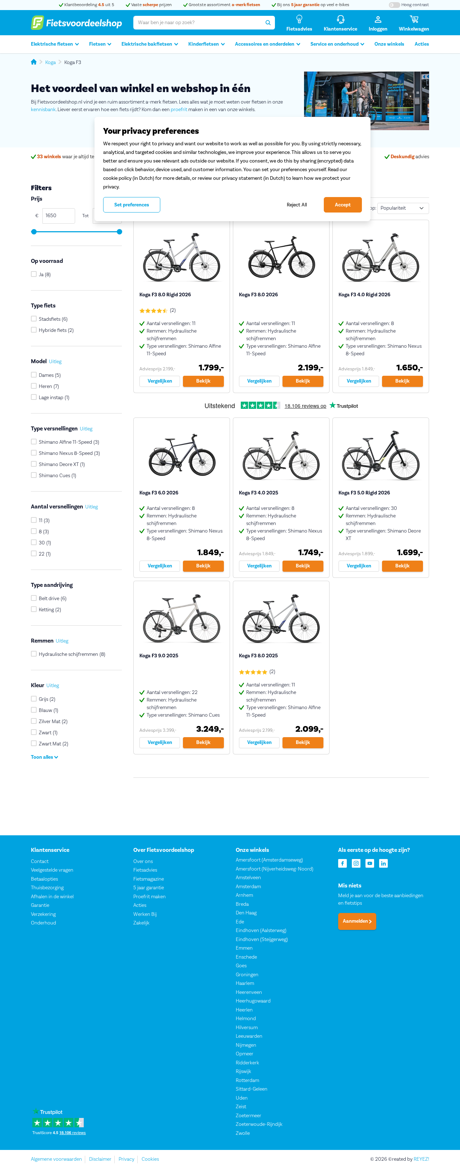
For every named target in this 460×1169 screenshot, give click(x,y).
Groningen (247, 975)
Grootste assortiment (224, 5)
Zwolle (243, 1133)
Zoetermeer (248, 1116)
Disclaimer (100, 1159)
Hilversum (247, 1027)
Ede (240, 922)
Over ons (143, 861)
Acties (422, 44)
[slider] (33, 231)
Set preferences (131, 205)
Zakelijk (141, 923)
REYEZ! (421, 1159)
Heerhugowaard (253, 1001)
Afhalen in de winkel (52, 897)
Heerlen (244, 1010)
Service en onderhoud (334, 44)
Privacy (126, 1159)
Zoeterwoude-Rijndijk (259, 1124)
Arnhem (244, 895)
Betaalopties (44, 879)
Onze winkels (389, 44)
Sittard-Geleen (251, 1089)
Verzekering (43, 914)
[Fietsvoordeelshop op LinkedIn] (383, 862)
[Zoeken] (268, 22)
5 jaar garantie (148, 888)
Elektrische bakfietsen (146, 44)
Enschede (246, 957)
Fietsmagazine (148, 879)
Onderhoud (43, 923)
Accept (343, 205)
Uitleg (55, 362)
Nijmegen (246, 1045)
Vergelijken (160, 381)
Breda (242, 904)
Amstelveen (248, 878)
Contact (40, 861)
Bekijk (203, 381)
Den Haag (246, 913)
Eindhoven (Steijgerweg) (262, 939)
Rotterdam (247, 1080)
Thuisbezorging (47, 888)
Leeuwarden (249, 1036)
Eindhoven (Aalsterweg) (261, 930)
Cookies (150, 1159)
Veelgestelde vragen (52, 870)
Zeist (241, 1107)
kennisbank (43, 109)
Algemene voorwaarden (56, 1159)
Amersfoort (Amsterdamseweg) (269, 860)
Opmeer (244, 1054)
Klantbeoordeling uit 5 (88, 5)
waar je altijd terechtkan (75, 157)
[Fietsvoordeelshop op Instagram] (356, 862)
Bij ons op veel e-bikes (312, 5)
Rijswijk (243, 1071)
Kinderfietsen (203, 44)
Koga (50, 62)
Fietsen (97, 44)
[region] (233, 169)
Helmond (246, 1018)
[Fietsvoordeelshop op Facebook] (342, 862)
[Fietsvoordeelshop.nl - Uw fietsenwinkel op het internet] (76, 22)
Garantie (40, 905)
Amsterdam (248, 886)
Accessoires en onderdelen (264, 44)
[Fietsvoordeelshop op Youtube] (369, 862)
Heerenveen (249, 992)
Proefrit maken (149, 897)
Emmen (244, 948)
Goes (241, 966)
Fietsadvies (145, 870)
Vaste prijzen (151, 5)
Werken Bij (145, 914)
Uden (242, 1098)
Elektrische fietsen (52, 44)
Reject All (297, 205)
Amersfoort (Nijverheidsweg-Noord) (274, 869)
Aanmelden (356, 921)
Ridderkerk (247, 1063)
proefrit (179, 109)
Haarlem (245, 983)
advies (410, 157)
